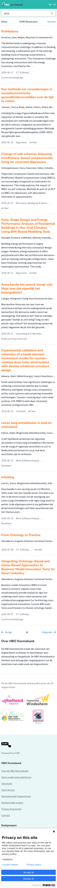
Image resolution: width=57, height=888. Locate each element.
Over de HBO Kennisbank (14, 770)
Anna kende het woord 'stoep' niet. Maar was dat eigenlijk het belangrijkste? (27, 288)
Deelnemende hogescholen (16, 796)
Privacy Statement (11, 808)
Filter (4, 21)
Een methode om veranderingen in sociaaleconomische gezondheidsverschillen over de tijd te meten (27, 95)
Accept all (28, 872)
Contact (5, 815)
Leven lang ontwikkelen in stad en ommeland (26, 425)
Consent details (10, 864)
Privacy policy (34, 864)
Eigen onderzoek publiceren (16, 777)
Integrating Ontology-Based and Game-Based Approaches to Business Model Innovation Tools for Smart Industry (28, 567)
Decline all (28, 878)
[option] (28, 709)
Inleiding (7, 477)
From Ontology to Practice (20, 535)
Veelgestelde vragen (12, 802)
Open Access (8, 789)
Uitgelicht (6, 783)
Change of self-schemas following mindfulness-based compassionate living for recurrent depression (27, 158)
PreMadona (9, 31)
